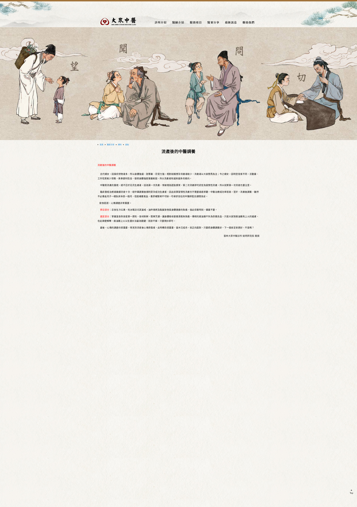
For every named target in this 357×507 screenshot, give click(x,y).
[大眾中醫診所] (118, 26)
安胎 (127, 145)
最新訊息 (231, 22)
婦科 (120, 145)
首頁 (101, 145)
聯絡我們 (249, 22)
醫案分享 (110, 145)
